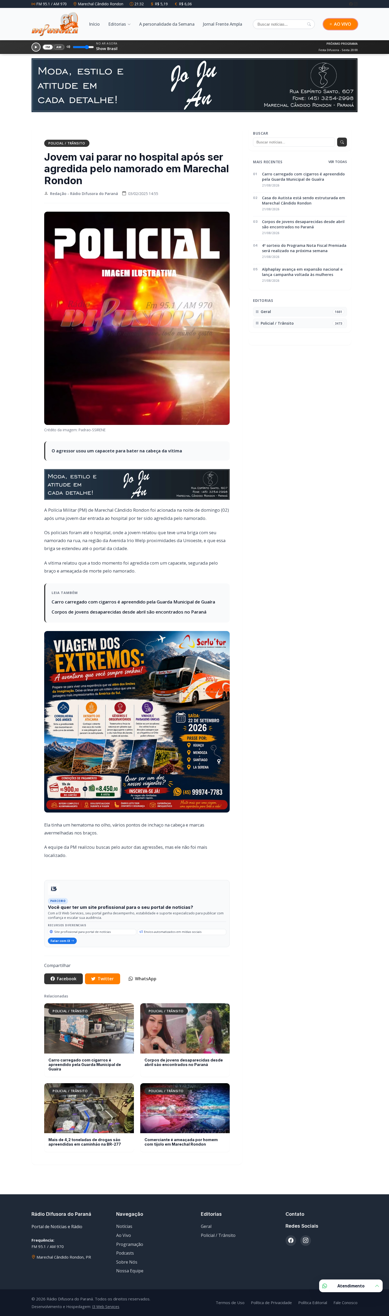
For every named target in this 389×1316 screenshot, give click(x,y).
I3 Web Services (105, 1292)
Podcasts (125, 1239)
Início (94, 24)
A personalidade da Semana (167, 24)
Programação (129, 1230)
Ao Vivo (123, 1221)
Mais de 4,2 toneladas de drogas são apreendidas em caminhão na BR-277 (84, 1127)
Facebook (66, 964)
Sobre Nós (126, 1248)
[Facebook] (351, 3)
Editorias (117, 24)
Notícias (124, 1212)
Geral (206, 1212)
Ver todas (337, 147)
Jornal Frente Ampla (222, 24)
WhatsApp (145, 964)
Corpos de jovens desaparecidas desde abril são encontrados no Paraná (129, 598)
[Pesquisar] (309, 24)
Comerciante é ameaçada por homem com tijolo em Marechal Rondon (181, 1127)
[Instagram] (356, 3)
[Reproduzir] (35, 47)
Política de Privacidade (271, 1288)
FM (48, 47)
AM (59, 47)
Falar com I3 (60, 926)
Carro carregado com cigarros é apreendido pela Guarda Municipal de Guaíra (133, 587)
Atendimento (351, 1285)
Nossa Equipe (129, 1256)
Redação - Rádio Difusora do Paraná (84, 179)
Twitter (106, 964)
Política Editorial (312, 1288)
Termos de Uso (230, 1288)
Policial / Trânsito (66, 129)
